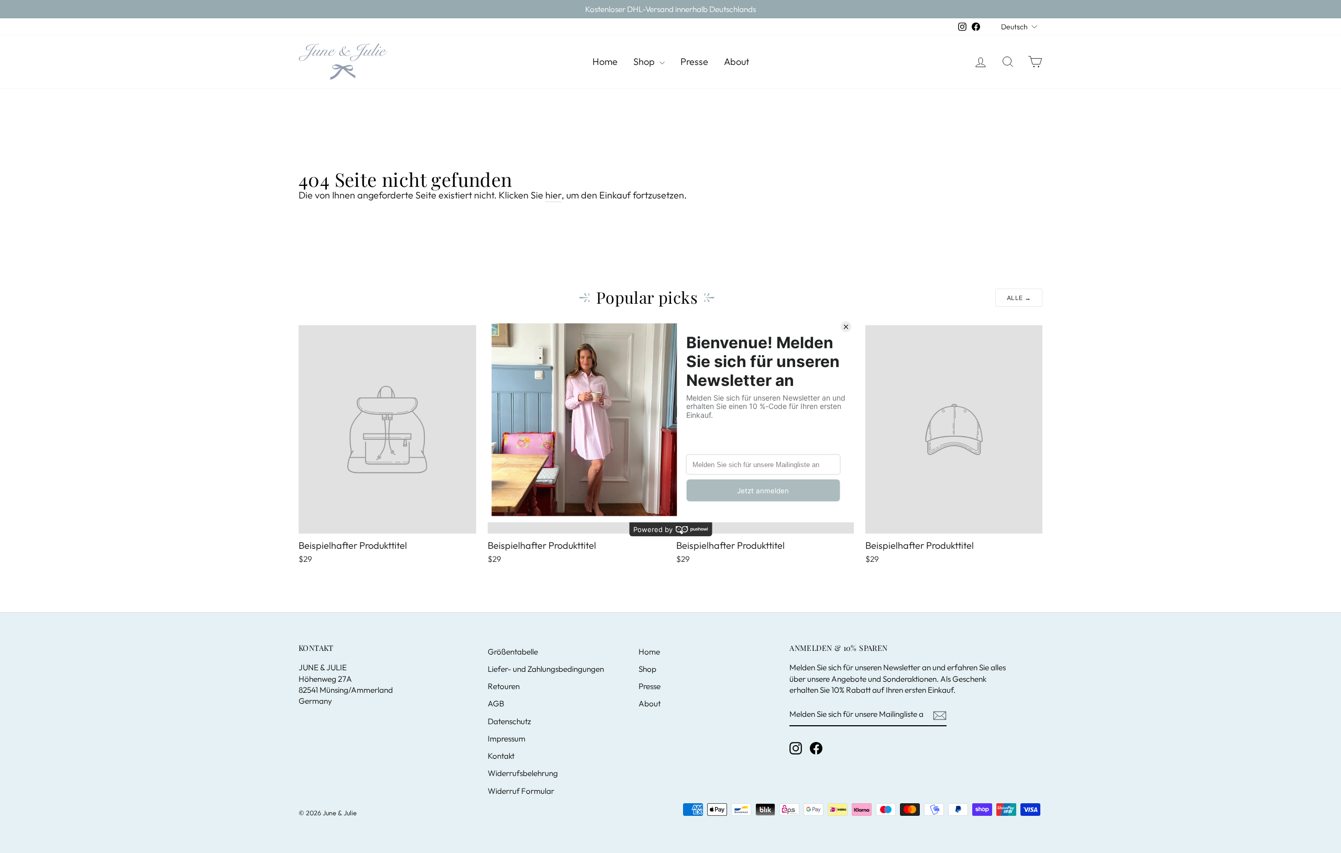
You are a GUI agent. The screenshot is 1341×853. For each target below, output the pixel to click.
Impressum (506, 739)
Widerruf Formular (521, 791)
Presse (694, 62)
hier (553, 195)
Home (605, 62)
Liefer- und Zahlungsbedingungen (546, 669)
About (736, 62)
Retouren (504, 686)
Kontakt (501, 756)
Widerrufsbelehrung (523, 773)
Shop (645, 62)
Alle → (1019, 298)
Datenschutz (509, 721)
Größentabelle (513, 652)
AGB (496, 703)
